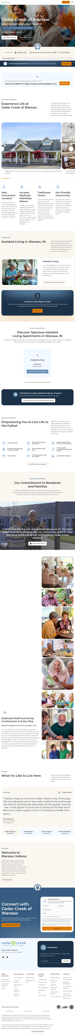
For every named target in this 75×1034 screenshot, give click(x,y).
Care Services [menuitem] (30, 974)
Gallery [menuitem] (3, 988)
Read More (6, 814)
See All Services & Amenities (37, 464)
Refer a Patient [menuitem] (67, 998)
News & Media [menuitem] (42, 995)
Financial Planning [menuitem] (55, 977)
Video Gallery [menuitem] (41, 984)
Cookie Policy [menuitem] (46, 1011)
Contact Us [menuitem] (66, 974)
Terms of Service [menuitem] (28, 1011)
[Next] (71, 149)
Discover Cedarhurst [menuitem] (56, 996)
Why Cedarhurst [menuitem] (19, 974)
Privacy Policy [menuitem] (9, 1011)
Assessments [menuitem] (41, 990)
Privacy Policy (58, 921)
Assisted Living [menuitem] (30, 977)
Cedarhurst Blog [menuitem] (42, 979)
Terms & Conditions (66, 921)
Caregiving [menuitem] (53, 984)
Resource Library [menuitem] (42, 982)
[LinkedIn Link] (7, 957)
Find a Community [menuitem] (68, 991)
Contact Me (66, 63)
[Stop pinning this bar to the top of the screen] (73, 62)
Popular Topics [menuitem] (55, 974)
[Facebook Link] (3, 957)
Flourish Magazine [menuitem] (43, 987)
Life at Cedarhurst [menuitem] (18, 977)
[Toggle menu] (72, 2)
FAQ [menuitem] (39, 993)
